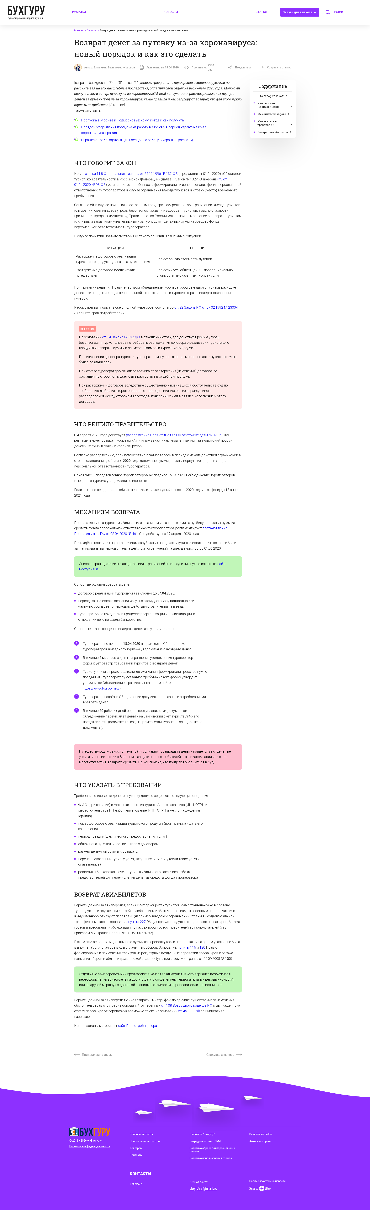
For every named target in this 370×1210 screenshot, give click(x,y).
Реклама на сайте (260, 1134)
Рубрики (79, 12)
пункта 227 (137, 922)
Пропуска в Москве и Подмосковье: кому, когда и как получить (132, 120)
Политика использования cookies (211, 1158)
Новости (170, 12)
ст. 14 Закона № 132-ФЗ (121, 337)
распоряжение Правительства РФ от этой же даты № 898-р (173, 435)
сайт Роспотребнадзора (137, 1026)
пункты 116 (187, 947)
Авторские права (260, 1141)
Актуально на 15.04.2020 (162, 67)
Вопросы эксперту (141, 1134)
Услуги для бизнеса (298, 12)
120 (202, 947)
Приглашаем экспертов (145, 1141)
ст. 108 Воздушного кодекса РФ (186, 1005)
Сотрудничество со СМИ (205, 1141)
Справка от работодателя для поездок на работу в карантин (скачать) (137, 140)
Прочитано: (203, 67)
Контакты (136, 1155)
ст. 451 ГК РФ (189, 1011)
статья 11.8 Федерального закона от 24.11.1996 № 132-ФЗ (131, 174)
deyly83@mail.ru (203, 1188)
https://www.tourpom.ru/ (101, 688)
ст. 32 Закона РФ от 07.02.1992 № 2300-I (206, 307)
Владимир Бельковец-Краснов (114, 67)
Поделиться (243, 67)
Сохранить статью (279, 67)
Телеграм (136, 1148)
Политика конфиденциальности (89, 1146)
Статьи (261, 12)
